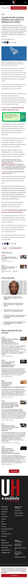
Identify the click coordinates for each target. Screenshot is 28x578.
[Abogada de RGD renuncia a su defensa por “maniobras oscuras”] (23, 267)
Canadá (5, 248)
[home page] (14, 2)
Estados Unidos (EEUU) (15, 248)
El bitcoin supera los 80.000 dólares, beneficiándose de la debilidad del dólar (8, 364)
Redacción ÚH (15, 272)
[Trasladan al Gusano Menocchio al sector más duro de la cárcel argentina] (23, 425)
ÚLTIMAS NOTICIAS (18, 8)
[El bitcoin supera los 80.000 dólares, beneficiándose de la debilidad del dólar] (23, 361)
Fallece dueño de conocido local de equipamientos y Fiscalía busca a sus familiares (13, 298)
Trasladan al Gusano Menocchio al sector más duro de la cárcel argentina (9, 428)
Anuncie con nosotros (18, 507)
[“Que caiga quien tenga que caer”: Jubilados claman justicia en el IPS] (23, 257)
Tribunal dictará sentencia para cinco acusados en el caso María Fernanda (13, 310)
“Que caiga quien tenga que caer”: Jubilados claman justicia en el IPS (9, 258)
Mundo (3, 14)
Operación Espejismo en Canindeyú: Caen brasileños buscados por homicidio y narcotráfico (14, 323)
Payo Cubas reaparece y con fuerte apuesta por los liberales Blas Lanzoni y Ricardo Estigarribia (15, 316)
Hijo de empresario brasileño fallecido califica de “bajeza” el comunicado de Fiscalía (13, 304)
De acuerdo (14, 575)
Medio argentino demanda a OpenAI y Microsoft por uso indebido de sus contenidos (10, 451)
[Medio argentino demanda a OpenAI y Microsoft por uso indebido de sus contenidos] (23, 448)
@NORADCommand (7, 164)
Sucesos (3, 255)
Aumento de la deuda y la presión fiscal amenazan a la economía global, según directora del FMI (10, 405)
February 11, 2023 (6, 173)
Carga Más (14, 471)
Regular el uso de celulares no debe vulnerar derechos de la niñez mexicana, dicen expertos (10, 341)
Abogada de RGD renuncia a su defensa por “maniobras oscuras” (9, 268)
